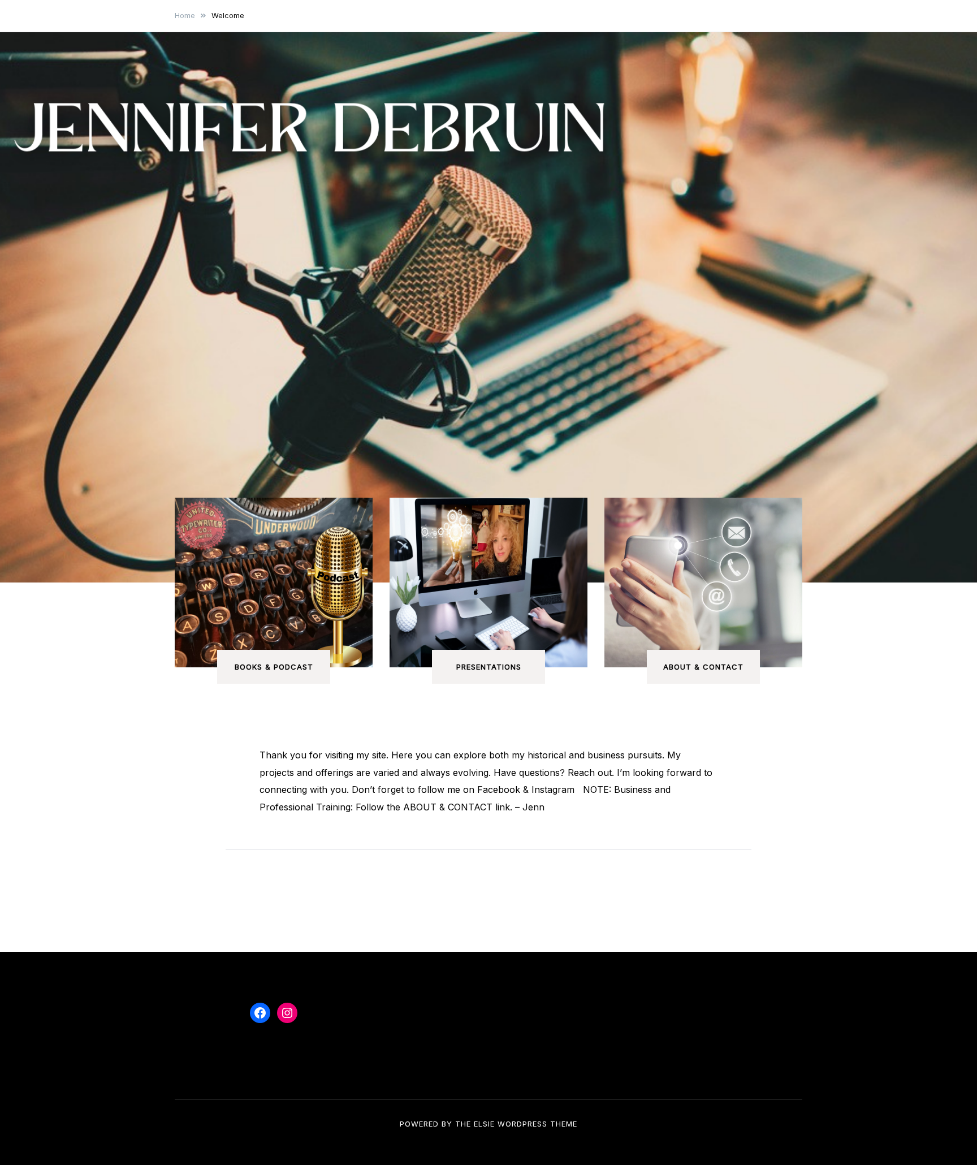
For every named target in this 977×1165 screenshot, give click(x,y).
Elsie (484, 1123)
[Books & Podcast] (273, 582)
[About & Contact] (703, 582)
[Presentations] (488, 582)
